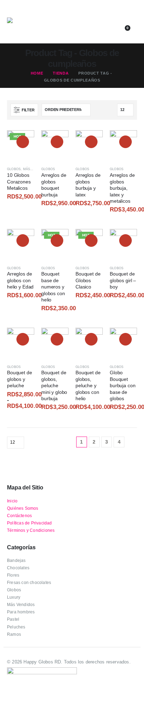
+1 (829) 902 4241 (97, 18)
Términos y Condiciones (31, 530)
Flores (13, 575)
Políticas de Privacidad (29, 523)
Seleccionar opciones (22, 141)
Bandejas (16, 560)
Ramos (14, 634)
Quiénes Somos (22, 508)
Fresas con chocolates (29, 582)
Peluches (16, 627)
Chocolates (18, 567)
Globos (14, 169)
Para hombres (21, 612)
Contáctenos (19, 515)
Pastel (13, 619)
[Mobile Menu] (11, 12)
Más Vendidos (21, 604)
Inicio (12, 501)
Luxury (13, 597)
